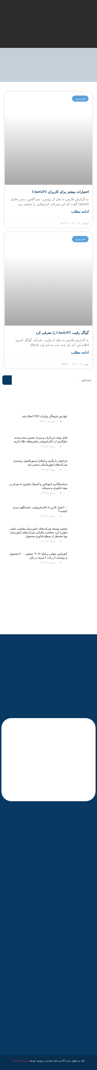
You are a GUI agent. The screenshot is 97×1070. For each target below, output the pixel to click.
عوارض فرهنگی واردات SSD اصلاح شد (44, 416)
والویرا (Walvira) (20, 1060)
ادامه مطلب (80, 211)
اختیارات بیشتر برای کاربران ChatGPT (60, 192)
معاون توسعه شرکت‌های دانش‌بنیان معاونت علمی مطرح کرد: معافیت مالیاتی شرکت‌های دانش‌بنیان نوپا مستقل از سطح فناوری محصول (38, 532)
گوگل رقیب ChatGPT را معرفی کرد (62, 333)
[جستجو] (7, 380)
